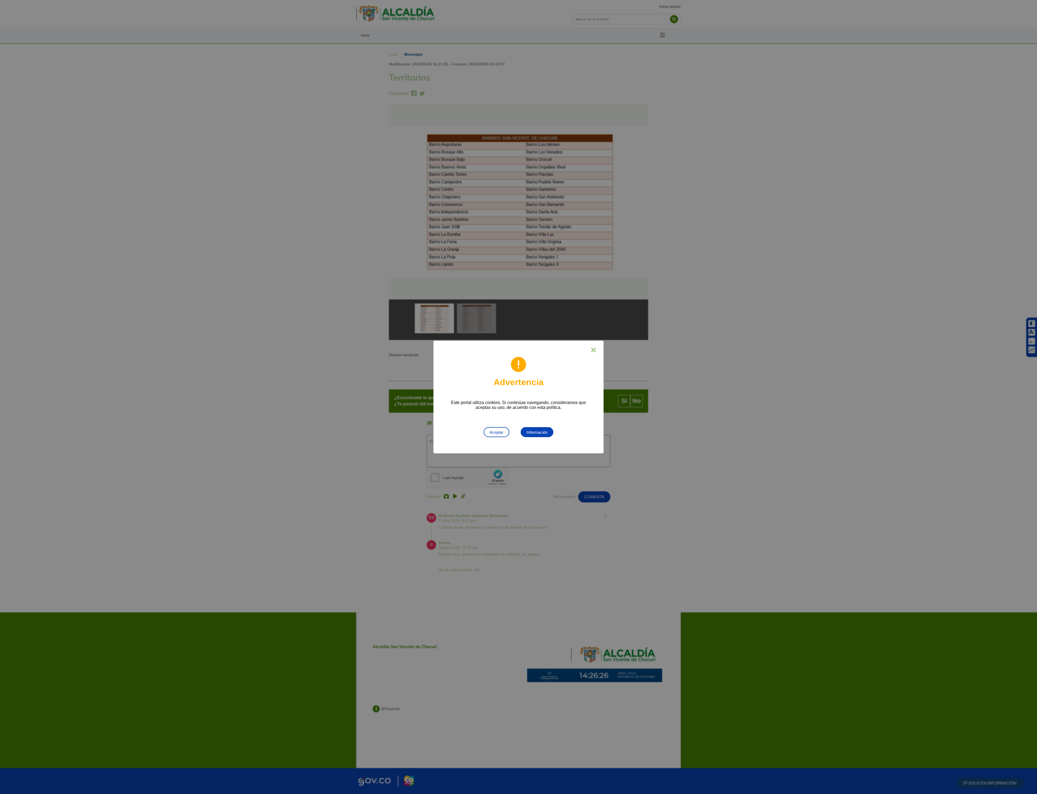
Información (537, 432)
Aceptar (496, 432)
